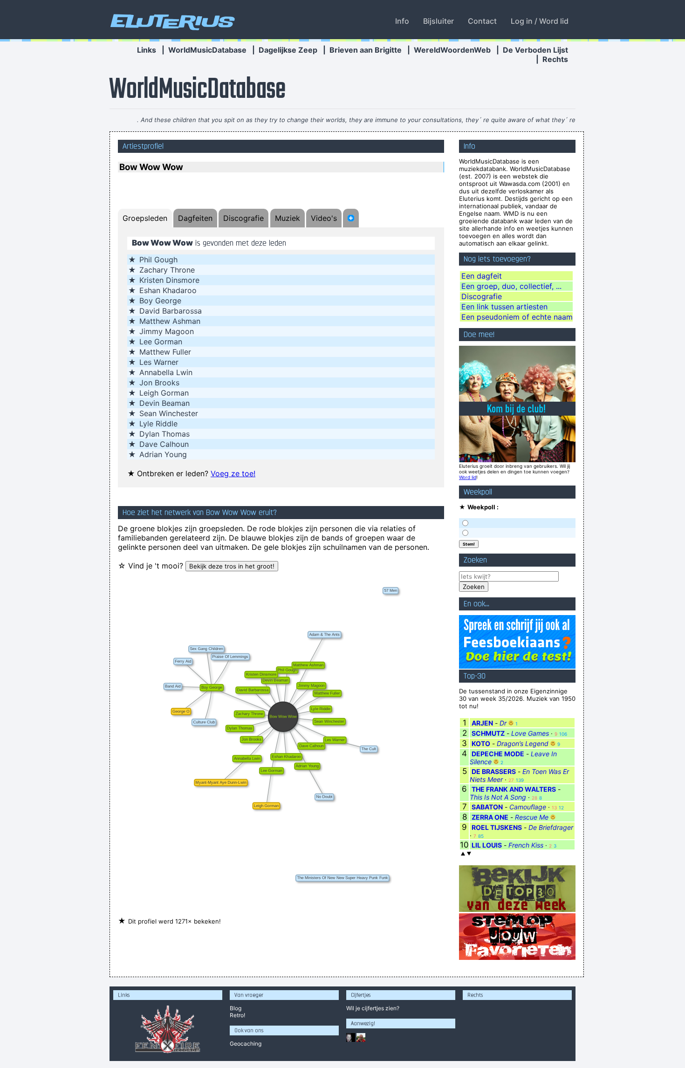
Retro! (237, 1015)
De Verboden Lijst (535, 50)
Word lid (467, 477)
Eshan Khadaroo (168, 290)
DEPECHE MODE (498, 754)
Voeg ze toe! (233, 473)
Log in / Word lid (540, 21)
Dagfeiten (195, 218)
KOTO (481, 743)
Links (146, 50)
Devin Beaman (164, 403)
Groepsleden (145, 218)
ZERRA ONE (490, 817)
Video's (324, 218)
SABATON (487, 807)
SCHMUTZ (488, 733)
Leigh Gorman (164, 392)
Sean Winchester (168, 413)
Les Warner (158, 362)
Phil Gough (158, 259)
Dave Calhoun (164, 444)
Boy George (160, 300)
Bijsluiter (438, 21)
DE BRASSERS (494, 771)
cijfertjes (373, 1008)
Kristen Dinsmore (169, 280)
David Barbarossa (170, 310)
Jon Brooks (159, 382)
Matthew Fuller (165, 351)
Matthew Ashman (169, 321)
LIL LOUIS (487, 845)
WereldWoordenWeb (452, 50)
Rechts (555, 59)
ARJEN (482, 723)
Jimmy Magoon (166, 331)
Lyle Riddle (158, 423)
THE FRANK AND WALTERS (514, 789)
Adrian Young (163, 454)
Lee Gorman (160, 341)
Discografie (243, 218)
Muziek (287, 218)
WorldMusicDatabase (207, 50)
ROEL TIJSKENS (497, 827)
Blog (235, 1008)
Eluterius (171, 21)
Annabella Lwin (165, 372)
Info (402, 21)
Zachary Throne (167, 269)
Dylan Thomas (164, 433)
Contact (482, 21)
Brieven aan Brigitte (365, 50)
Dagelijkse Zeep (288, 50)
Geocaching (245, 1043)
